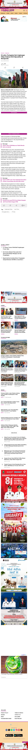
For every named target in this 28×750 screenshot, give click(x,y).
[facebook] (7, 730)
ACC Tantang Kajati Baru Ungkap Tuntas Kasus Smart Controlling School (10, 402)
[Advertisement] (14, 36)
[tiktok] (21, 730)
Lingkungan (7, 53)
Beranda (2, 53)
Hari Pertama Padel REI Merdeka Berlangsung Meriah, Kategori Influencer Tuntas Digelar (20, 384)
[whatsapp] (12, 730)
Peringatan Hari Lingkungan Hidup (6, 211)
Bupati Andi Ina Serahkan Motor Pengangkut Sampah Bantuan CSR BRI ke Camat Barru (14, 258)
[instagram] (16, 730)
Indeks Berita (14, 432)
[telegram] (14, 730)
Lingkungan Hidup (8, 209)
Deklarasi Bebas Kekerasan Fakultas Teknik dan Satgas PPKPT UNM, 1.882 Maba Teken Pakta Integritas (7, 384)
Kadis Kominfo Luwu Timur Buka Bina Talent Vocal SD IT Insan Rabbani (7, 370)
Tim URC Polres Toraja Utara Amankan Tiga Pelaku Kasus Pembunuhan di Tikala (7, 317)
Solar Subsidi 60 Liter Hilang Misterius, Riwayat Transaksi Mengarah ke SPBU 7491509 (20, 317)
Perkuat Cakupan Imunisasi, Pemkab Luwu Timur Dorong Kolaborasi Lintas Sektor (21, 370)
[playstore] (18, 735)
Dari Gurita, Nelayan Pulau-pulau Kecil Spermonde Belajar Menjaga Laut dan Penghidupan (12, 253)
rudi (5, 63)
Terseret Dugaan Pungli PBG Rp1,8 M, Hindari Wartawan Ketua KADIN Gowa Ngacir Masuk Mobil (20, 331)
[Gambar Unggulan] (14, 78)
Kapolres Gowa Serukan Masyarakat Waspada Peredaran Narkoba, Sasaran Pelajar (6, 331)
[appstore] (9, 735)
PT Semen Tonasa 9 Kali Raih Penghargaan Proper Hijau (13, 248)
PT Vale (13, 211)
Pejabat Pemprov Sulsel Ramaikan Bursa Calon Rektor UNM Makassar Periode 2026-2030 (15, 465)
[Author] (2, 64)
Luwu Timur (16, 209)
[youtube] (19, 730)
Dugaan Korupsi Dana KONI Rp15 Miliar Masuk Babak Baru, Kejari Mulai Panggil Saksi (14, 459)
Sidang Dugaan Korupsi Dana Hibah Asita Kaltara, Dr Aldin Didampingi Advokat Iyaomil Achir (15, 445)
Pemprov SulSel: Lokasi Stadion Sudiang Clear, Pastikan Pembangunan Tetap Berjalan (12, 356)
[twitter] (9, 730)
